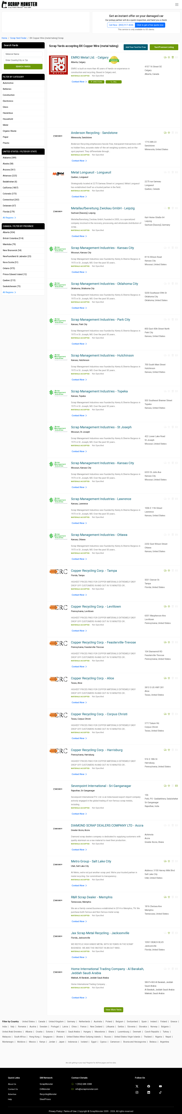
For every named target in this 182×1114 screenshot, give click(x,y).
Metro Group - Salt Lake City (91, 861)
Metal (5, 125)
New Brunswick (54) (12, 250)
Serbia (121, 1026)
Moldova (21, 1042)
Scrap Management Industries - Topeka (99, 391)
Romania (22, 1026)
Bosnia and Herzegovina (134, 1042)
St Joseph (85, 432)
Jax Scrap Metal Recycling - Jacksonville (100, 933)
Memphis (86, 902)
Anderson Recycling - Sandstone (94, 133)
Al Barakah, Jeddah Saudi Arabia (94, 978)
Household (8, 119)
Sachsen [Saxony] (79, 213)
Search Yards (23, 66)
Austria (33, 1026)
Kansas (74, 324)
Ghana (111, 1031)
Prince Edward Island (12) (15, 274)
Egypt (93, 1042)
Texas (74, 683)
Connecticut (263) (11, 199)
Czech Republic (152, 1031)
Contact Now (78, 81)
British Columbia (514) (13, 238)
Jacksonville (84, 938)
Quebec (74, 177)
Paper (5, 137)
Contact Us (13, 1089)
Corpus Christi (84, 719)
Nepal (168, 1036)
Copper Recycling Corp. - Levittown (96, 606)
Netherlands (84, 1021)
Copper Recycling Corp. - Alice (92, 678)
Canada (41, 1021)
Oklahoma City (87, 288)
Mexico (32, 1042)
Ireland (153, 1021)
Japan (61, 1042)
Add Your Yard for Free (136, 47)
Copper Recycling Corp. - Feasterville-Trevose (103, 642)
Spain (144, 1021)
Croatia (39, 1031)
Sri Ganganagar (88, 790)
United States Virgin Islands (127, 1036)
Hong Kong (34, 1036)
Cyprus (103, 1042)
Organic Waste (9, 131)
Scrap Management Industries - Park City (100, 319)
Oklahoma (75, 288)
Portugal (55, 1026)
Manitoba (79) (9, 244)
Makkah (74, 978)
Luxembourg (123, 1031)
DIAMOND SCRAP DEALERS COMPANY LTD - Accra (107, 825)
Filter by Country (10, 1021)
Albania (28, 1031)
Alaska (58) (8, 163)
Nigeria (158, 1036)
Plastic (6, 143)
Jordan (52, 1042)
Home (4, 38)
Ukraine (59, 1036)
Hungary (87, 1031)
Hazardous (8, 113)
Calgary (82, 62)
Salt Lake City (82, 866)
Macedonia (100, 1031)
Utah (73, 866)
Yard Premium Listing (164, 47)
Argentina (164, 1042)
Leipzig (91, 213)
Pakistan (60, 1031)
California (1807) (10, 187)
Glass (5, 107)
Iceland (84, 1042)
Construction (9, 95)
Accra (87, 830)
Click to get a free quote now (150, 25)
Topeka (82, 396)
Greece (174, 1021)
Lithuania (110, 1026)
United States (28, 1021)
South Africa (20, 1036)
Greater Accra (77, 830)
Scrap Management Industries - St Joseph (101, 427)
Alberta (74, 62)
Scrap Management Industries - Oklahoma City (104, 284)
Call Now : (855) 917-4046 (121, 25)
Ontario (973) (9, 268)
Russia (107, 1036)
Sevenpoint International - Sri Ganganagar (101, 786)
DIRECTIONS (97, 82)
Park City (83, 324)
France (83, 1026)
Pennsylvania (77, 611)
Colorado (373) (10, 193)
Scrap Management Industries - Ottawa (99, 535)
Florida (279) (9, 211)
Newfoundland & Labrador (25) (17, 256)
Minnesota (76, 137)
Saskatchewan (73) (12, 286)
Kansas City (85, 252)
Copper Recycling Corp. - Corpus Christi (99, 714)
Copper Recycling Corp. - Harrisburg (97, 750)
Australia (98, 1021)
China (74, 1026)
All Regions (8, 217)
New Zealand (96, 1026)
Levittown (89, 611)
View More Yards (114, 1009)
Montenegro (8, 1042)
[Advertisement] (46, 21)
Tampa (81, 575)
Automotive (8, 83)
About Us (12, 1084)
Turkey (166, 1031)
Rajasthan (75, 790)
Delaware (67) (9, 205)
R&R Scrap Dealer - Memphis (91, 897)
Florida (74, 575)
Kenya (42, 1042)
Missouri (75, 252)
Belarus (153, 1042)
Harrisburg (89, 754)
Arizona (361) (9, 169)
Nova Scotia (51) (10, 262)
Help (10, 1099)
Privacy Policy (55, 1111)
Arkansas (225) (10, 175)
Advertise (12, 1094)
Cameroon (115, 1042)
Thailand (148, 1036)
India (4, 1026)
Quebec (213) (9, 280)
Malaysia (6, 1036)
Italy (12, 1026)
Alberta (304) (9, 232)
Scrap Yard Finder (18, 38)
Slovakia (143, 1026)
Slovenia (131, 1026)
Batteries (7, 89)
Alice (80, 683)
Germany (71, 1021)
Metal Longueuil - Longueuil (91, 172)
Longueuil (83, 177)
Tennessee (76, 902)
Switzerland (132, 1021)
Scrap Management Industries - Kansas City (102, 248)
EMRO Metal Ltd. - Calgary (89, 57)
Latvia (65, 1026)
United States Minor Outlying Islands (84, 1036)
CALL (115, 82)
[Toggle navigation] (176, 4)
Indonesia (72, 1042)
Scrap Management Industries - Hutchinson (102, 355)
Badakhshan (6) (10, 181)
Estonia (49, 1031)
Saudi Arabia (74, 1031)
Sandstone (87, 137)
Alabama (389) (9, 157)
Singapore (47, 1036)
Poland (109, 1021)
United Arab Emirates (12, 1031)
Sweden (43, 1026)
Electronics (8, 101)
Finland (163, 1021)
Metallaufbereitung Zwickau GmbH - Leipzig (103, 208)
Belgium (119, 1021)
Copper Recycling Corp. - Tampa (94, 571)
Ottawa (82, 539)
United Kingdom (56, 1021)
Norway (153, 1026)
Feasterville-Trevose (94, 647)
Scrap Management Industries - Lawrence (101, 499)
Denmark (137, 1031)
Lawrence (83, 503)
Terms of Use (70, 1111)
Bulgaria (165, 1026)
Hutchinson (84, 360)
